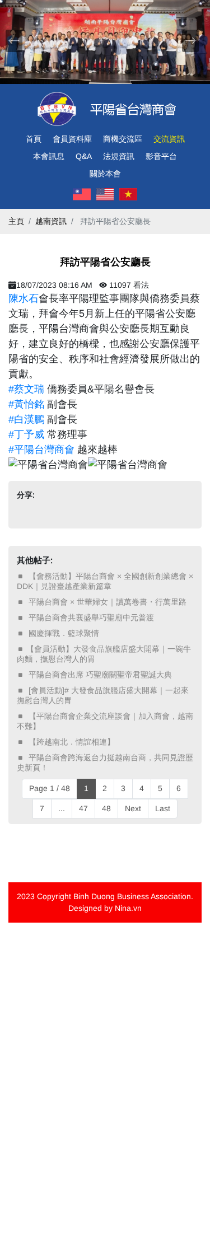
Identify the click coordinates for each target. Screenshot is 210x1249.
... (61, 808)
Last (162, 808)
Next (133, 808)
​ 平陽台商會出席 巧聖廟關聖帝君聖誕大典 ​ (100, 674)
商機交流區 (122, 138)
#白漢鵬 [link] (26, 419)
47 (83, 808)
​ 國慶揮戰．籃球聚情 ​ (63, 633)
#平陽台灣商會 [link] (41, 449)
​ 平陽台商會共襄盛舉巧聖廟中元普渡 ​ (91, 617)
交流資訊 (169, 138)
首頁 (33, 138)
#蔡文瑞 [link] (26, 389)
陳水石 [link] (23, 298)
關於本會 (105, 173)
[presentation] (14, 41)
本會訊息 (48, 156)
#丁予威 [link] (26, 434)
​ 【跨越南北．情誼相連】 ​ (71, 741)
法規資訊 (118, 156)
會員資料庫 (72, 138)
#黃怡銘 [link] (26, 404)
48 (106, 808)
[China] (82, 194)
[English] (105, 194)
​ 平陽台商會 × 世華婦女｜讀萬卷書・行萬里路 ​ (107, 601)
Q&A (84, 156)
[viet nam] (128, 194)
